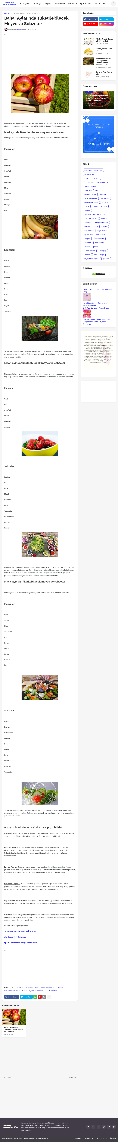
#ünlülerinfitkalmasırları (93, 170)
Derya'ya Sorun (101, 1138)
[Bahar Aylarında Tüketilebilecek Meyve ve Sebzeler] (14, 1017)
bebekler (104, 218)
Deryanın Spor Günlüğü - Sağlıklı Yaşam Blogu (33, 1138)
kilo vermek (100, 235)
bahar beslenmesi (48, 988)
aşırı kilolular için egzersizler (95, 214)
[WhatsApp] (35, 997)
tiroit (95, 255)
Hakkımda (89, 1138)
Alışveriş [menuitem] (36, 3)
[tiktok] (114, 1127)
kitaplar (87, 239)
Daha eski (73, 1078)
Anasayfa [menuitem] (24, 3)
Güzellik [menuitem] (71, 3)
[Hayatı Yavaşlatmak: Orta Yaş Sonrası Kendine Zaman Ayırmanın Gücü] (88, 61)
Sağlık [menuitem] (47, 3)
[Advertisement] (42, 52)
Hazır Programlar (90, 198)
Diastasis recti (102, 182)
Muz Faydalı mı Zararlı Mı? (104, 50)
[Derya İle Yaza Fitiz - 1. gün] (88, 75)
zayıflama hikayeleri (91, 259)
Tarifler (95, 206)
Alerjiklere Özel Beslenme (15, 937)
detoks (95, 227)
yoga (102, 255)
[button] (108, 3)
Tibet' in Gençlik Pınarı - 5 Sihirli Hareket (105, 40)
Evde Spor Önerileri (91, 190)
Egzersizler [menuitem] (85, 3)
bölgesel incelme (101, 222)
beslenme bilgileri (11, 991)
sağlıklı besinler (24, 991)
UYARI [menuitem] (106, 3)
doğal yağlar (102, 231)
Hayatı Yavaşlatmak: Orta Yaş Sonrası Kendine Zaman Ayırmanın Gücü (103, 62)
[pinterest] (104, 1127)
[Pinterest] (40, 997)
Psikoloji (105, 202)
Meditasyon (105, 198)
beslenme (59, 988)
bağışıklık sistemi (90, 218)
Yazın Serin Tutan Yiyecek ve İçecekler (20, 931)
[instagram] (98, 1127)
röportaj (87, 255)
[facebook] (93, 1127)
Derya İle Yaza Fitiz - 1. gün (104, 73)
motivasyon (99, 243)
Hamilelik (103, 194)
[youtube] (109, 1127)
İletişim (113, 1138)
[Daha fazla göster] (49, 997)
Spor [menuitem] (96, 3)
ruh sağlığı (102, 251)
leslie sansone (99, 239)
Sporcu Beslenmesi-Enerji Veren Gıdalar (20, 943)
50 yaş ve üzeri (90, 174)
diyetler (104, 227)
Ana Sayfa (8, 13)
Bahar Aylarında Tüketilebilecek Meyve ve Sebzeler (13, 1029)
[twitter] (88, 1127)
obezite (87, 247)
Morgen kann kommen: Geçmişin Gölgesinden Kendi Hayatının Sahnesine (96, 321)
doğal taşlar (89, 231)
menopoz (87, 243)
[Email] (44, 997)
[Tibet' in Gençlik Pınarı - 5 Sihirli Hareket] (88, 41)
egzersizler (88, 235)
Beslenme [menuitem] (59, 3)
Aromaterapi (89, 182)
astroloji (87, 210)
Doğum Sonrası (90, 186)
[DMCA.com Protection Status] (98, 275)
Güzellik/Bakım (90, 194)
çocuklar (106, 259)
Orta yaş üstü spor (91, 202)
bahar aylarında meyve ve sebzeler (27, 13)
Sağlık (86, 206)
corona (87, 227)
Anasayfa (78, 1138)
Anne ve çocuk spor (91, 178)
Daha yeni (7, 1078)
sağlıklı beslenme (37, 991)
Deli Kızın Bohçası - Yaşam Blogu (96, 308)
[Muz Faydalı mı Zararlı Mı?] (88, 51)
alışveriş (104, 206)
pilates (95, 247)
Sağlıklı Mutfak (51, 991)
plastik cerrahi (89, 251)
